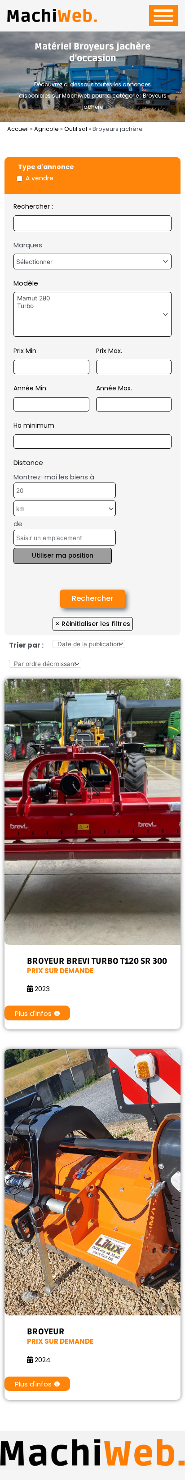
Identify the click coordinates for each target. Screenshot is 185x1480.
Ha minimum (33, 425)
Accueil (18, 129)
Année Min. (30, 388)
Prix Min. (25, 350)
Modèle (25, 283)
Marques (27, 245)
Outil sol (75, 129)
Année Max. (114, 388)
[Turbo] (92, 306)
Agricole (46, 129)
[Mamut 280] (92, 298)
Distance (28, 462)
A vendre (39, 178)
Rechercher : (33, 206)
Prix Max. (109, 350)
